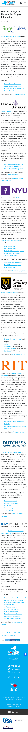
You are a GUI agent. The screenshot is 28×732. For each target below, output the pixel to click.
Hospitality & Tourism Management (14, 88)
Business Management (10, 501)
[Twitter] (19, 677)
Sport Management (12, 174)
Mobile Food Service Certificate (13, 614)
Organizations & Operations (12, 253)
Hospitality (7, 351)
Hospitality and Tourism (11, 503)
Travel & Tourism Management (12, 265)
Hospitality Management (12, 339)
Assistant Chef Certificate (11, 611)
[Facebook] (9, 677)
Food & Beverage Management (12, 86)
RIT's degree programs (17, 432)
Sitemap (14, 659)
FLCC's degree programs (18, 94)
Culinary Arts (7, 344)
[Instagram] (12, 677)
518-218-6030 (16, 669)
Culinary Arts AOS (9, 605)
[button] (21, 3)
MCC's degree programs (18, 354)
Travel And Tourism (9, 348)
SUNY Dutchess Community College (11, 452)
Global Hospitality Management (13, 262)
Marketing (7, 424)
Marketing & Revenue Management (14, 251)
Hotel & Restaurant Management (13, 164)
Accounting (7, 505)
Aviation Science (8, 510)
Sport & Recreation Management (13, 169)
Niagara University (6, 111)
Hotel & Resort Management (12, 91)
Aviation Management (10, 508)
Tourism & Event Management (12, 166)
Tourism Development (10, 255)
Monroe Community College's (9, 292)
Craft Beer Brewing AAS (10, 607)
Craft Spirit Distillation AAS (11, 609)
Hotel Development (10, 249)
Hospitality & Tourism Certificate (13, 600)
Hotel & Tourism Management (10, 240)
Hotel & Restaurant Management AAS (14, 602)
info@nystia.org (16, 672)
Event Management (9, 246)
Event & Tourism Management (12, 84)
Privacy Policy (14, 658)
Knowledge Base (7, 632)
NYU (17, 198)
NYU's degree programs (18, 271)
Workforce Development (9, 635)
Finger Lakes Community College (10, 36)
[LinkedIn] (15, 677)
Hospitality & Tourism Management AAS (15, 598)
